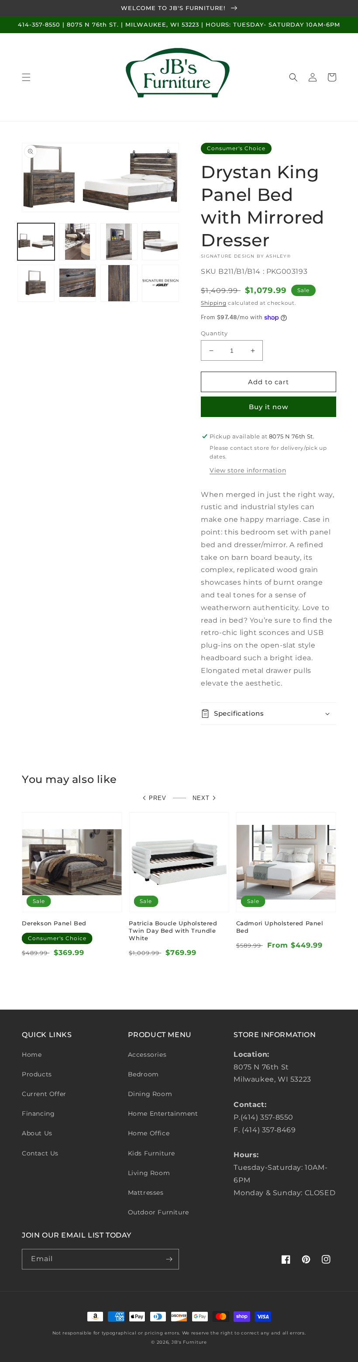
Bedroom (143, 1074)
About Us (37, 1133)
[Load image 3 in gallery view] (119, 241)
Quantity (214, 333)
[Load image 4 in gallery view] (160, 241)
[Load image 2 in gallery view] (77, 241)
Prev (157, 798)
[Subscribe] (169, 1259)
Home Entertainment (163, 1113)
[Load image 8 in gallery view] (160, 283)
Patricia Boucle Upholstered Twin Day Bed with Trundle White (173, 930)
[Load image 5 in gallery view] (36, 283)
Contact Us (40, 1153)
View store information (248, 470)
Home (31, 1055)
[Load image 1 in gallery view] (36, 241)
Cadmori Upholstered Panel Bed (280, 927)
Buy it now (268, 407)
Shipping (214, 303)
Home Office (149, 1133)
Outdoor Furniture (158, 1212)
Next (201, 798)
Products (37, 1074)
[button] (26, 77)
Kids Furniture (151, 1153)
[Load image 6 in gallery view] (77, 283)
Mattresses (146, 1192)
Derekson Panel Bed (54, 923)
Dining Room (150, 1094)
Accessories (147, 1055)
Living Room (149, 1173)
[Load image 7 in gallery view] (119, 283)
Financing (38, 1113)
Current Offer (44, 1094)
